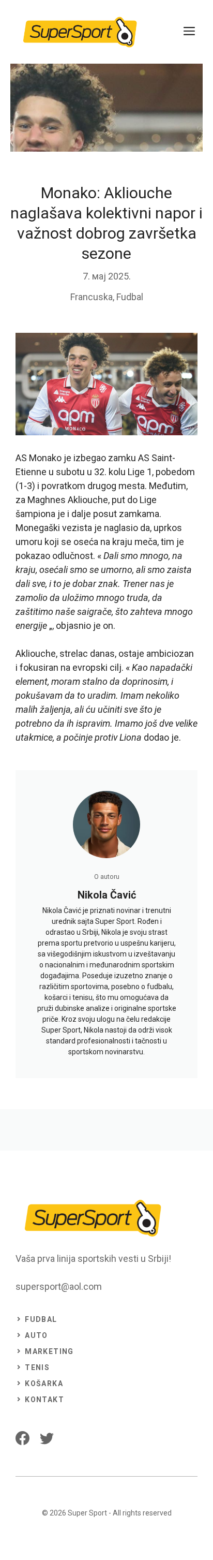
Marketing (49, 1351)
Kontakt (44, 1399)
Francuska (91, 296)
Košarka (44, 1383)
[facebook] (22, 1438)
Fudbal (129, 296)
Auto (36, 1335)
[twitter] (47, 1438)
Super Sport (87, 1513)
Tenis (37, 1367)
